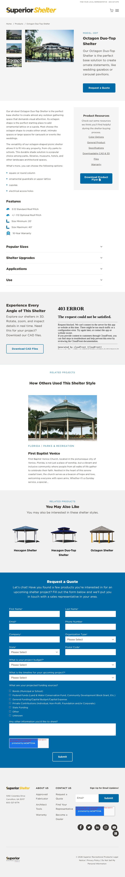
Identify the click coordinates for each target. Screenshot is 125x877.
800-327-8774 (114, 2)
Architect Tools (41, 806)
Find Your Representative (64, 806)
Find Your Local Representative (93, 2)
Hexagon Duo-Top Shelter (63, 553)
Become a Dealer (61, 817)
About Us (42, 788)
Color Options (96, 137)
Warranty (96, 164)
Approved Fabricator (42, 796)
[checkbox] (62, 703)
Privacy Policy (93, 860)
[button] (54, 246)
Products (19, 24)
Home (9, 24)
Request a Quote (61, 796)
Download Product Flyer (96, 178)
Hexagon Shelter (25, 550)
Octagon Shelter (102, 550)
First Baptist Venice (44, 453)
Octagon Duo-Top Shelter (38, 24)
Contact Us (63, 788)
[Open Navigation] (117, 10)
